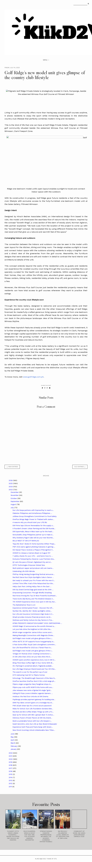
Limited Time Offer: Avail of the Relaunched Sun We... (33, 583)
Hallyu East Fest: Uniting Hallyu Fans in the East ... (32, 586)
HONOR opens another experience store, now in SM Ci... (34, 660)
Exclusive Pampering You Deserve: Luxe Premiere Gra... (34, 559)
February (14, 746)
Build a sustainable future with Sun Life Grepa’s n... (32, 721)
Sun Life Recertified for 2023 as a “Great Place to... (32, 647)
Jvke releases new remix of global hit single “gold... (32, 690)
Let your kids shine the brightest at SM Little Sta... (32, 629)
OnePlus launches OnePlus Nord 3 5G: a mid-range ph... (34, 681)
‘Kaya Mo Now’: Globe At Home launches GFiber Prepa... (34, 544)
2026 (11, 480)
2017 (11, 768)
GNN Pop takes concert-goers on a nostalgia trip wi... (33, 703)
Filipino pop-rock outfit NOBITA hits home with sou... (33, 687)
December (15, 492)
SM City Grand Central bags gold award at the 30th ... (33, 590)
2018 (11, 765)
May (12, 737)
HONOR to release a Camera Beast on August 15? (31, 553)
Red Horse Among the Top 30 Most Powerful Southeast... (35, 596)
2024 (11, 487)
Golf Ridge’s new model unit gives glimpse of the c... (33, 638)
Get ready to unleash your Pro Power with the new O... (34, 580)
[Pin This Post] (47, 388)
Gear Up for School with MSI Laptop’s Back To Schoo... (33, 715)
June (13, 734)
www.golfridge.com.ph (33, 377)
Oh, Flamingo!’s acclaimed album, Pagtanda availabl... (33, 666)
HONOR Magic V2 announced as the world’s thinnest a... (34, 626)
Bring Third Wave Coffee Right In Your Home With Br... (33, 663)
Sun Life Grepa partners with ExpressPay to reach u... (33, 510)
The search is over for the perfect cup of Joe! (30, 672)
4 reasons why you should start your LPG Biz (30, 522)
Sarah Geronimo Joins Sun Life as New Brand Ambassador (35, 724)
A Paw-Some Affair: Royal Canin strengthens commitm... (34, 644)
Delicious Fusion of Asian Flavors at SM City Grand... (32, 718)
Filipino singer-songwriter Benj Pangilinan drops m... (32, 684)
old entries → (80, 467)
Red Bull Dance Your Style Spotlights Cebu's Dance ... (33, 577)
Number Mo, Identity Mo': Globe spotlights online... (32, 611)
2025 (11, 483)
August (14, 504)
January (14, 749)
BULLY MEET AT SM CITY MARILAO (26, 541)
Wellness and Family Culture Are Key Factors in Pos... (33, 620)
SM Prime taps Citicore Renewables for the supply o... (33, 525)
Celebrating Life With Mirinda (24, 571)
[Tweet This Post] (42, 388)
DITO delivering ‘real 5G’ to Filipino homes (29, 675)
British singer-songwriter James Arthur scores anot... (33, 632)
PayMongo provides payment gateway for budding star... (34, 699)
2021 (11, 756)
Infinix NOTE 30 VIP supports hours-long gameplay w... (34, 641)
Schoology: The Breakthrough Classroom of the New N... (34, 678)
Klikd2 (37, 859)
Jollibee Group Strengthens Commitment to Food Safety (35, 516)
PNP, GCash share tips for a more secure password (32, 706)
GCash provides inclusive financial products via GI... (32, 617)
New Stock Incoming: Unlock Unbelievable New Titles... (34, 730)
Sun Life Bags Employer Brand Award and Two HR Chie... (34, 669)
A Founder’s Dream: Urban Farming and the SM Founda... (34, 528)
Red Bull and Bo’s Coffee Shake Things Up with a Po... (33, 712)
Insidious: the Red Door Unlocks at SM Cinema (30, 696)
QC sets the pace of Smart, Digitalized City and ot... (32, 562)
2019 (11, 762)
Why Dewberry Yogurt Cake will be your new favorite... (33, 538)
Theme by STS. (51, 859)
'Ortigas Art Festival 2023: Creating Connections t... (32, 654)
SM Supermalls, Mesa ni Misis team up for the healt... (33, 531)
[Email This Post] (49, 388)
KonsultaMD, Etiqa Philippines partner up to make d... (33, 535)
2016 (11, 771)
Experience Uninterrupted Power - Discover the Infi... (33, 608)
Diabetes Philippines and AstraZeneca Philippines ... (32, 513)
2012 (11, 783)
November (15, 495)
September (15, 501)
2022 (11, 753)
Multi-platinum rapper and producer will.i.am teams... (33, 568)
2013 (11, 780)
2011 (10, 787)
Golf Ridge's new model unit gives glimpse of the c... (33, 651)
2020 (11, 759)
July (12, 507)
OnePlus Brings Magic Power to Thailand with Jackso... (33, 519)
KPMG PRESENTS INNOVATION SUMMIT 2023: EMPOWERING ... (37, 623)
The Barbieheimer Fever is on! (24, 605)
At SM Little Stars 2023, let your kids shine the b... (32, 657)
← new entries (12, 467)
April (13, 740)
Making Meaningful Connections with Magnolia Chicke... (33, 635)
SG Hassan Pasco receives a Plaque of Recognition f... (33, 550)
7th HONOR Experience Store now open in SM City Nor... (34, 602)
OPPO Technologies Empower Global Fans (29, 565)
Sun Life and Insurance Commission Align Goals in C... (33, 614)
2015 (11, 774)
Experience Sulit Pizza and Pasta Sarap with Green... (33, 727)
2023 (11, 490)
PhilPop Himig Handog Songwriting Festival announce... (34, 574)
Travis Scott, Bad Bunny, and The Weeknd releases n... (33, 599)
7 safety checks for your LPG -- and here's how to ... (33, 556)
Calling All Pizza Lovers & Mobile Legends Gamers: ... (33, 693)
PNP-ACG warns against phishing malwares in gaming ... (34, 547)
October (14, 498)
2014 (11, 777)
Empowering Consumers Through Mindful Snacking (32, 593)
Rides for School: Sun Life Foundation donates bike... (33, 709)
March (13, 743)
